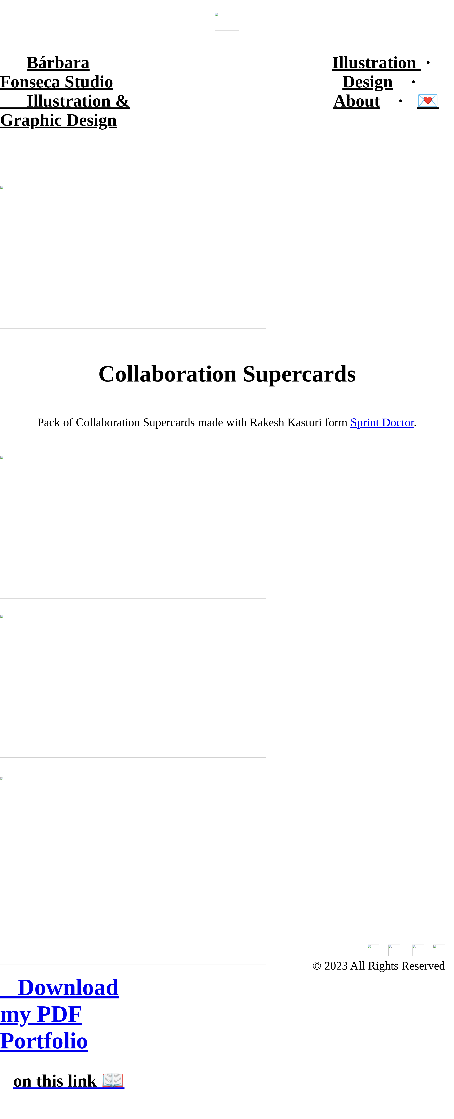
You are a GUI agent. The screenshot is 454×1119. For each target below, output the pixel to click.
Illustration (376, 62)
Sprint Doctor (382, 422)
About (356, 100)
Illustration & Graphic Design (65, 110)
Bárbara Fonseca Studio (56, 72)
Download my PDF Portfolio (59, 1013)
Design (367, 81)
